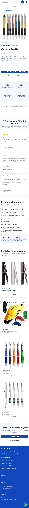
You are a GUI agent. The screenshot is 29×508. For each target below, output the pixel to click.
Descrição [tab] (5, 106)
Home (2, 6)
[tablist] (14, 106)
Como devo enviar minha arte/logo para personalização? (11, 220)
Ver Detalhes (13, 294)
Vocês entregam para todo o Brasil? (10, 227)
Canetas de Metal (9, 6)
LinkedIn (15, 499)
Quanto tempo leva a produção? (9, 212)
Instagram (9, 499)
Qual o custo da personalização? (9, 224)
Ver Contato (15, 440)
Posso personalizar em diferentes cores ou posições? (11, 231)
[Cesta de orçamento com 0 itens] (22, 1)
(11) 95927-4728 (7, 240)
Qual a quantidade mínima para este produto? (12, 209)
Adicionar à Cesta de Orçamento (15, 71)
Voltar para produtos (8, 10)
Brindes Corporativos (6, 463)
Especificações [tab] (14, 106)
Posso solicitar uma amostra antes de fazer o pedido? (12, 216)
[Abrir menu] (26, 2)
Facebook (3, 499)
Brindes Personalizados (7, 460)
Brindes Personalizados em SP (9, 468)
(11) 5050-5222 (20, 240)
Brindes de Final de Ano (7, 465)
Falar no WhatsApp (15, 75)
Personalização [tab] (23, 106)
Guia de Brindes (5, 470)
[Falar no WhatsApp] (26, 505)
